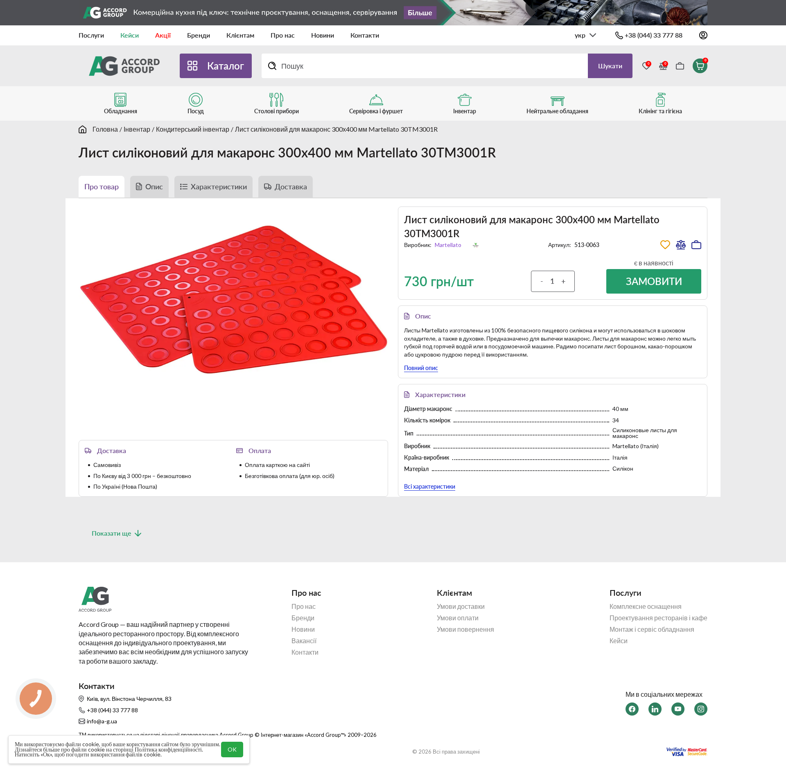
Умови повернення (465, 629)
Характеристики (219, 186)
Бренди (198, 35)
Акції (163, 35)
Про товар (101, 186)
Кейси (129, 35)
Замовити (654, 281)
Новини (322, 35)
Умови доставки (461, 606)
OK (232, 749)
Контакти (364, 35)
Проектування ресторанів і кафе (658, 618)
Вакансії (303, 640)
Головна (105, 129)
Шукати (610, 66)
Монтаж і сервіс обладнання (652, 629)
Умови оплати (458, 618)
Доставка (291, 186)
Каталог (225, 66)
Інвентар (137, 129)
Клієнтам (240, 35)
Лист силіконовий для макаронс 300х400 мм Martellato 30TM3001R (336, 129)
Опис (154, 186)
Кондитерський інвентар (192, 129)
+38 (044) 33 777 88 (653, 35)
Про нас (283, 35)
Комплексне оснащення (646, 606)
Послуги (91, 35)
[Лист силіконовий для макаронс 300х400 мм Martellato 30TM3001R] (233, 300)
